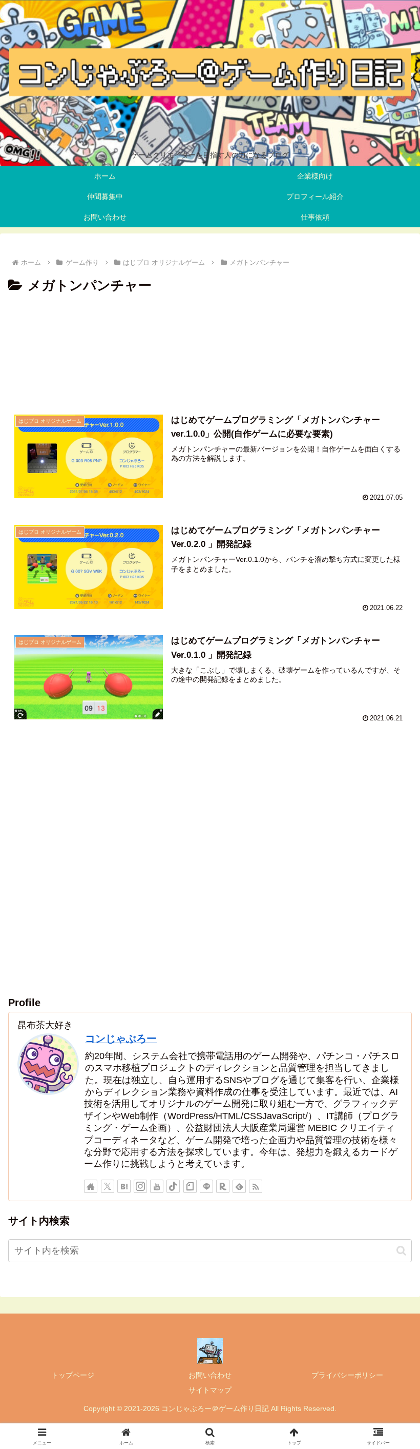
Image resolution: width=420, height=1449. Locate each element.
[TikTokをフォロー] (173, 1186)
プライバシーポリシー (347, 1375)
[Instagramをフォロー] (140, 1186)
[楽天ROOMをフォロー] (222, 1186)
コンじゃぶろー (121, 1038)
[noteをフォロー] (190, 1186)
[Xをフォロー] (107, 1186)
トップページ (72, 1375)
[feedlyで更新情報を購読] (239, 1186)
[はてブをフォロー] (124, 1186)
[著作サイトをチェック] (90, 1186)
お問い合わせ (210, 1375)
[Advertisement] (210, 349)
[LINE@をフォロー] (206, 1186)
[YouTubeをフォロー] (156, 1186)
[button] (401, 1251)
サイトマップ (210, 1390)
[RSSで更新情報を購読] (255, 1186)
